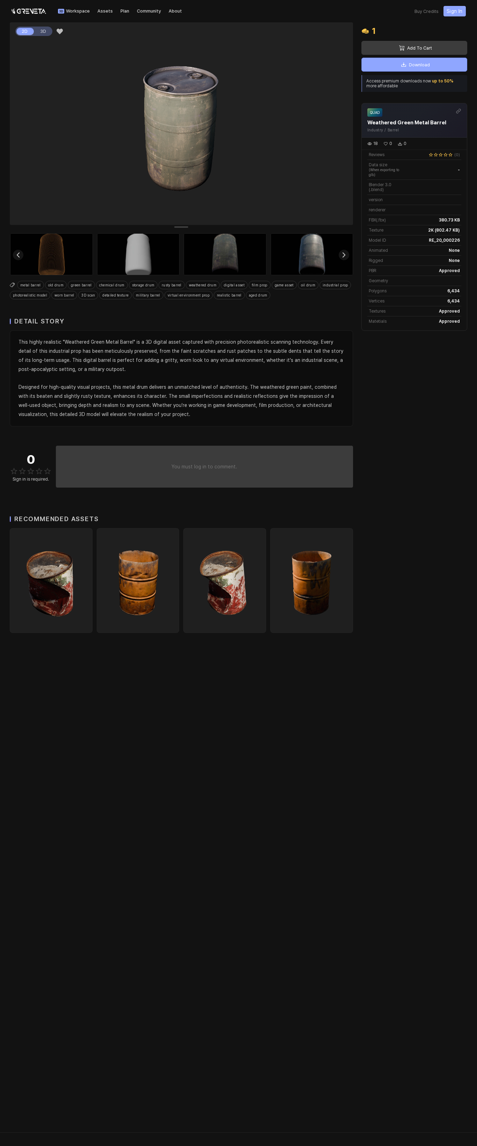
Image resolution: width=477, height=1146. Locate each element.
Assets (105, 11)
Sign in (455, 11)
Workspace (78, 11)
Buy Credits (426, 11)
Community (149, 11)
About (175, 11)
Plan (124, 11)
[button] (60, 31)
